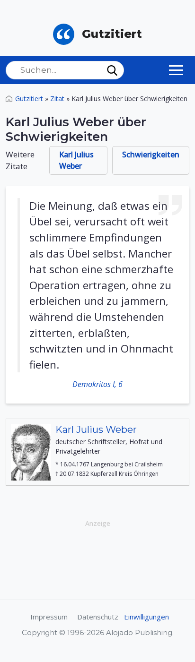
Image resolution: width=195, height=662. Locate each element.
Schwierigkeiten (150, 154)
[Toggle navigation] (176, 69)
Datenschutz (97, 616)
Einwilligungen (146, 616)
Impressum (49, 616)
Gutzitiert (29, 98)
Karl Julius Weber (76, 160)
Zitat (57, 98)
